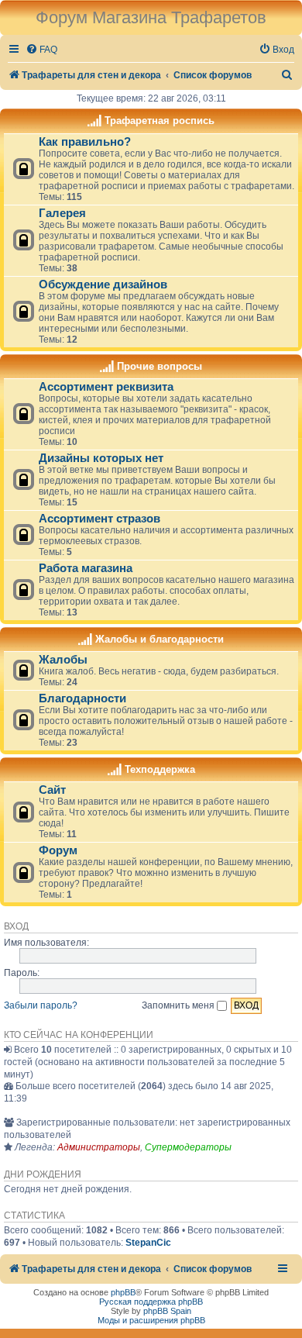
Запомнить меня (179, 1005)
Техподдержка (160, 769)
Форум (58, 850)
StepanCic (148, 1242)
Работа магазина (85, 568)
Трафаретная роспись (159, 120)
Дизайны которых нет (101, 458)
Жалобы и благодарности (159, 639)
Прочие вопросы (159, 366)
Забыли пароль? (40, 1005)
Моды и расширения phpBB (151, 1320)
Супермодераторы (188, 1147)
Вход (16, 926)
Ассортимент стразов (99, 518)
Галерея (62, 213)
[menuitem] (41, 50)
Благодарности (82, 698)
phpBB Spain (167, 1311)
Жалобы (63, 659)
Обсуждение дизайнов (103, 284)
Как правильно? (85, 142)
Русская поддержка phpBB (151, 1301)
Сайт (52, 790)
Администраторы (98, 1147)
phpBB (123, 1292)
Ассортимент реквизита (106, 387)
